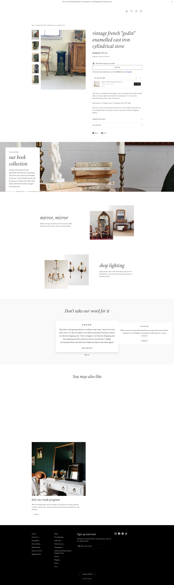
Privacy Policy (36, 544)
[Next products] (140, 78)
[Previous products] (136, 78)
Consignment (58, 547)
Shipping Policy (36, 554)
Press (56, 567)
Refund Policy (36, 547)
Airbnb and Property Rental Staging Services (62, 552)
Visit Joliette (35, 541)
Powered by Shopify (87, 578)
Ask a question (96, 125)
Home (33, 25)
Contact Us (35, 537)
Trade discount (58, 544)
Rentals (56, 556)
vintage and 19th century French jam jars (112, 82)
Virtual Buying (58, 537)
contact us (36, 514)
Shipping (94, 56)
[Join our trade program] (59, 469)
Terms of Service (37, 551)
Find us (56, 563)
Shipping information (98, 119)
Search (34, 534)
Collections (57, 541)
